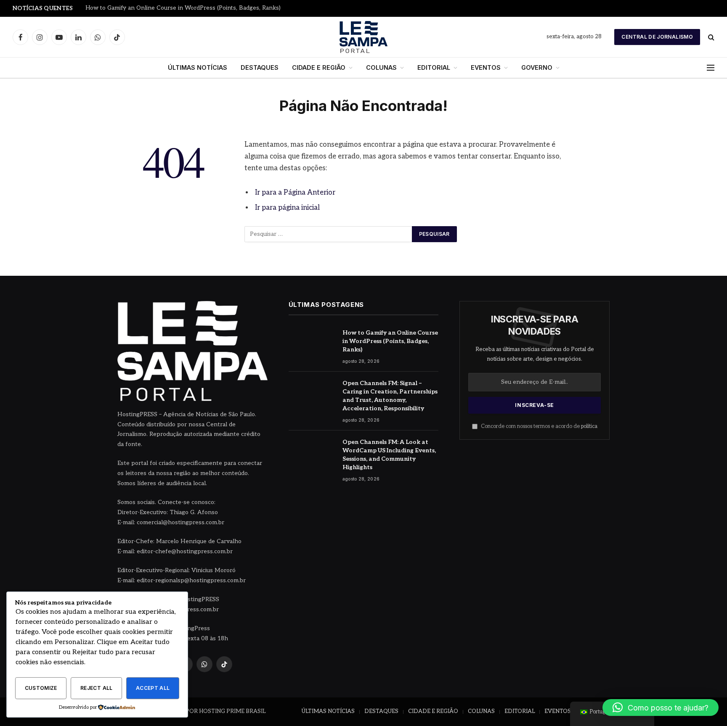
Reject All (96, 688)
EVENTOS (486, 67)
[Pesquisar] (710, 37)
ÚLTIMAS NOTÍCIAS (197, 67)
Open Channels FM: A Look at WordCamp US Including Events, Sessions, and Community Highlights (389, 454)
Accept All (153, 688)
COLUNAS (381, 67)
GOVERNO (536, 67)
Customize (41, 688)
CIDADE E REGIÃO (318, 67)
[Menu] (710, 67)
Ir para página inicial (287, 207)
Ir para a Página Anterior (295, 192)
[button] (660, 707)
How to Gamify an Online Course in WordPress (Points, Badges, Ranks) (183, 8)
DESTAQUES (260, 67)
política (589, 426)
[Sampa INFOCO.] (363, 37)
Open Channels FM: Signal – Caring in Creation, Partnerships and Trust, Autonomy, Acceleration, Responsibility (390, 396)
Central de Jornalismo (657, 37)
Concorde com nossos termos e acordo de (538, 426)
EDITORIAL (433, 67)
